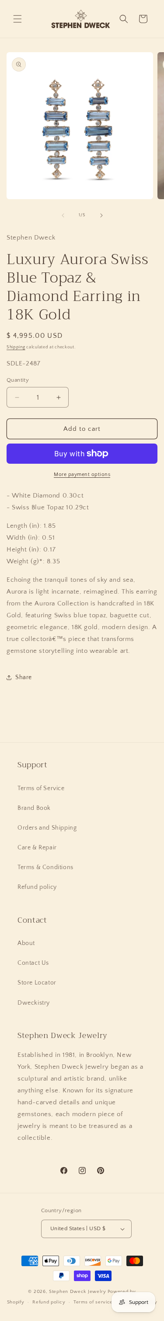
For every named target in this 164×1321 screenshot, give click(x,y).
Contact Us (33, 963)
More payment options (82, 474)
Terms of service (93, 1302)
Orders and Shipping (47, 827)
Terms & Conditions (45, 867)
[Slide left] (63, 215)
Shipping (16, 347)
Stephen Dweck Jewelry (77, 1291)
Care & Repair (37, 847)
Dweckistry (33, 1002)
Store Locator (36, 982)
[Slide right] (101, 215)
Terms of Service (41, 788)
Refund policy (37, 887)
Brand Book (34, 808)
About (26, 943)
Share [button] (23, 677)
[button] (17, 19)
